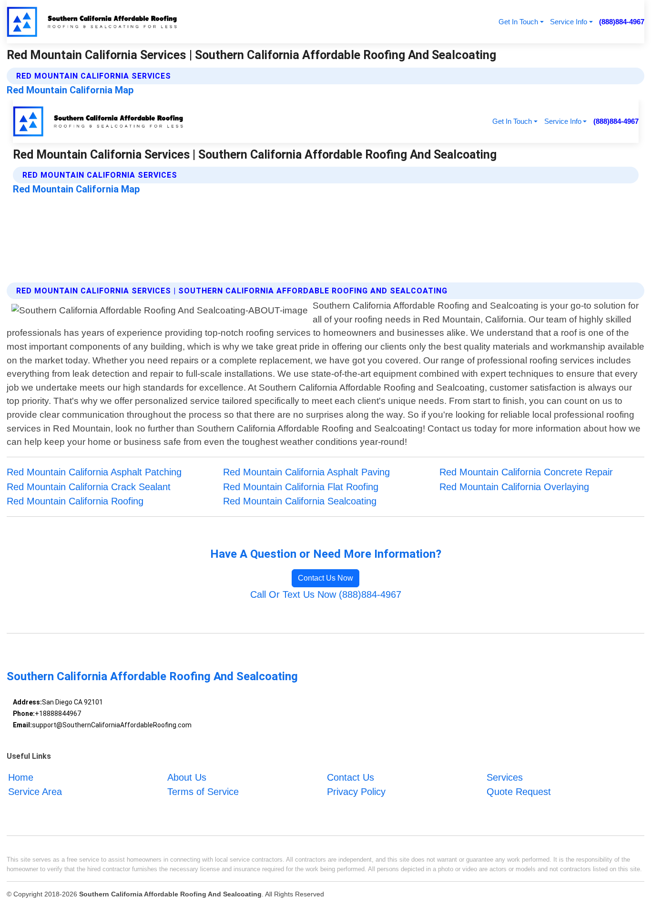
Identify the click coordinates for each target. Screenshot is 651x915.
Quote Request (519, 792)
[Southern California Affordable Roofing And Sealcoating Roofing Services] (93, 22)
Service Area (35, 792)
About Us (186, 777)
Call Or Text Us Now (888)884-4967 (325, 594)
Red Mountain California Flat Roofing (300, 487)
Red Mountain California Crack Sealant (89, 487)
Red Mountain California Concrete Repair (526, 472)
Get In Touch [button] (518, 22)
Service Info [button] (568, 22)
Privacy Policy (356, 792)
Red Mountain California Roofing (75, 501)
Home (20, 777)
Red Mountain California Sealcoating (299, 501)
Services (505, 777)
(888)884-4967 (621, 22)
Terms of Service (203, 792)
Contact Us (350, 777)
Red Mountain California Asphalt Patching (94, 472)
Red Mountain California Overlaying (514, 487)
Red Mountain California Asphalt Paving (306, 472)
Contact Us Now (325, 578)
